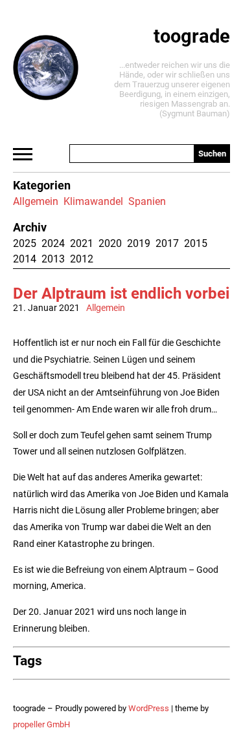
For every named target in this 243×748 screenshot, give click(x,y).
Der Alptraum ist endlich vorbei (121, 293)
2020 (110, 243)
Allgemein (35, 201)
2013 (53, 259)
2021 (81, 243)
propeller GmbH (41, 724)
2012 (81, 259)
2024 (53, 243)
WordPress (148, 708)
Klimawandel (93, 201)
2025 (24, 243)
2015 (195, 243)
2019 (138, 243)
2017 (167, 243)
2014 (24, 259)
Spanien (147, 201)
